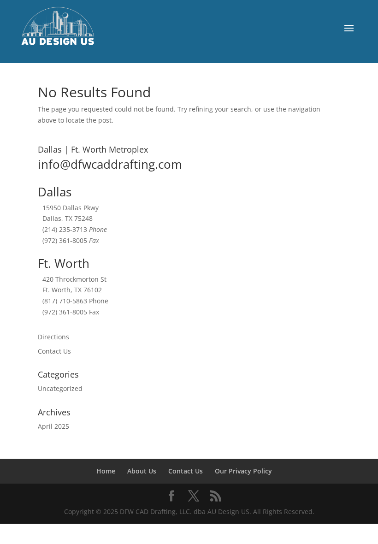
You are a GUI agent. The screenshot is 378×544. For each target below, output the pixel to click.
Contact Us (54, 351)
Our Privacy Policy (243, 471)
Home (105, 471)
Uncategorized (60, 388)
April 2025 (53, 426)
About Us (141, 471)
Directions (53, 336)
